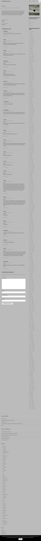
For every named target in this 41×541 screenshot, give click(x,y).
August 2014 (30, 251)
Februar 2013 (30, 281)
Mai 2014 (30, 256)
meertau (4, 484)
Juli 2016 (30, 213)
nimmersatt (4, 497)
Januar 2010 (30, 342)
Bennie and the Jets (31, 22)
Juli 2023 (30, 81)
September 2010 (31, 329)
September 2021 (31, 114)
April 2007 (30, 397)
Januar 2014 (30, 263)
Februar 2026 (30, 38)
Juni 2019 (30, 155)
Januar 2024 (30, 71)
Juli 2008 (30, 372)
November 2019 (31, 147)
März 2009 (30, 359)
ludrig (2, 425)
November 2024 (31, 58)
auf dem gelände (5, 451)
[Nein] (39, 538)
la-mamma (5, 90)
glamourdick (4, 467)
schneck (4, 39)
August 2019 (30, 152)
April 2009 (30, 357)
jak (3, 473)
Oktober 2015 (31, 228)
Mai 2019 (30, 157)
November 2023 (31, 74)
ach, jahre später (4, 418)
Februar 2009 (30, 360)
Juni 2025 (30, 46)
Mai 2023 (30, 84)
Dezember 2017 (31, 185)
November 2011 (31, 306)
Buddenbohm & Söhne (6, 452)
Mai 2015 (30, 236)
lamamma (4, 481)
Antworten (6, 46)
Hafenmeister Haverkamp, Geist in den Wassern (8, 420)
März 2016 (30, 220)
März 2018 (30, 180)
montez (4, 492)
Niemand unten (7, 436)
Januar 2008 (30, 382)
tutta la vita (9, 431)
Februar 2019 (30, 162)
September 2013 (31, 269)
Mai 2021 (30, 119)
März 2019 (30, 160)
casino (4, 454)
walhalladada (5, 31)
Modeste (4, 491)
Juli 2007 (30, 392)
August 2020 (30, 134)
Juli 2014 (30, 253)
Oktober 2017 (31, 188)
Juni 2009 (30, 354)
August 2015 (30, 231)
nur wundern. (30, 25)
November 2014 (31, 246)
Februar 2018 (30, 182)
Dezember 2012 (31, 284)
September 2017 (31, 190)
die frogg (4, 462)
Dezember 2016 (31, 205)
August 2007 (30, 390)
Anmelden (3, 530)
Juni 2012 (30, 294)
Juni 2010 (30, 334)
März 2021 (30, 122)
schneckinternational (6, 1)
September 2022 (31, 96)
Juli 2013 (30, 273)
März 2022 (30, 104)
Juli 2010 (30, 332)
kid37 (3, 475)
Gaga (3, 465)
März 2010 (30, 339)
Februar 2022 (30, 106)
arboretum (4, 449)
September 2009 (31, 349)
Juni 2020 (30, 137)
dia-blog (4, 460)
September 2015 (31, 230)
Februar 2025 (30, 53)
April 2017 (30, 198)
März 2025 (30, 51)
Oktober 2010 (31, 327)
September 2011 (31, 309)
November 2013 (31, 266)
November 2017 (31, 187)
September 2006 (31, 408)
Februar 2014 (30, 261)
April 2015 (30, 238)
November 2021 (31, 111)
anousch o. (4, 446)
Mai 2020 (30, 139)
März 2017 (30, 200)
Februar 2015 (30, 241)
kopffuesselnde (5, 478)
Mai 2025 (30, 48)
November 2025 (31, 41)
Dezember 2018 (31, 165)
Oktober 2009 (31, 347)
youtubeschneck (5, 522)
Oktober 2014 (31, 248)
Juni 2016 (30, 215)
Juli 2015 (30, 233)
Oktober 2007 (31, 387)
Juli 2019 (30, 154)
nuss (3, 502)
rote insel (4, 508)
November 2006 (31, 405)
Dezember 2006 (31, 403)
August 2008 (30, 370)
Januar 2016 (30, 223)
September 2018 (31, 170)
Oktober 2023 (31, 76)
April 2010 (30, 337)
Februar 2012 (30, 301)
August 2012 (30, 291)
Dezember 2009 (31, 344)
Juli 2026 (30, 33)
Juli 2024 (30, 63)
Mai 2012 (30, 296)
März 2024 (30, 68)
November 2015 (31, 226)
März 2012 (30, 299)
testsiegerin (4, 510)
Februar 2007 (30, 400)
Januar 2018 (30, 183)
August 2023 (30, 79)
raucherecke (4, 507)
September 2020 (31, 132)
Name (3, 290)
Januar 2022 (30, 107)
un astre (4, 513)
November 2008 (31, 365)
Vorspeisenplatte (5, 515)
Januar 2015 (30, 243)
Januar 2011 (30, 322)
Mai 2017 (30, 197)
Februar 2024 (30, 69)
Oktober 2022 (31, 94)
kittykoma (4, 476)
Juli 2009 (30, 352)
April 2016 (30, 218)
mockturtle (4, 489)
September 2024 (31, 61)
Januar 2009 (30, 362)
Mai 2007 (30, 395)
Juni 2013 (30, 274)
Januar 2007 (30, 402)
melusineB (4, 486)
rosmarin (4, 119)
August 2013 (30, 271)
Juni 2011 (30, 314)
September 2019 (31, 150)
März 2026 (30, 36)
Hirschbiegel (4, 470)
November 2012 (31, 286)
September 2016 (31, 210)
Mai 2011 (30, 316)
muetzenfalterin (5, 494)
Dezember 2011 (31, 304)
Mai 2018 (30, 177)
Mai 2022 (30, 101)
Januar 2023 (30, 89)
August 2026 (30, 31)
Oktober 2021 (31, 112)
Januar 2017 (30, 203)
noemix (4, 500)
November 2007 (31, 385)
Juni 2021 (30, 117)
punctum (4, 505)
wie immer (5, 24)
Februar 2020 (30, 144)
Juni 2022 (30, 99)
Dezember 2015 (31, 225)
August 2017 (30, 192)
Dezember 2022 (31, 91)
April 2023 (30, 86)
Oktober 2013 (31, 268)
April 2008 (30, 377)
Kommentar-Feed (4, 533)
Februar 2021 (30, 124)
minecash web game (4, 431)
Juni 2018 (30, 175)
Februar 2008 (30, 380)
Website (3, 299)
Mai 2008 (30, 375)
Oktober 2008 (31, 367)
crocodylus (4, 457)
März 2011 (30, 319)
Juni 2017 (30, 195)
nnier (3, 499)
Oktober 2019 (31, 149)
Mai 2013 (30, 276)
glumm (4, 468)
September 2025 (31, 43)
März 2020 (30, 142)
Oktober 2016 (31, 208)
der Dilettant (4, 459)
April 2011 (30, 317)
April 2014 (30, 258)
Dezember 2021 (31, 109)
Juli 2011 (30, 312)
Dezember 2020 (31, 127)
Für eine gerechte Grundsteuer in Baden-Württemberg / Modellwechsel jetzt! (12, 423)
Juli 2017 (30, 193)
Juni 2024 (30, 64)
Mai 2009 (30, 355)
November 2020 (31, 129)
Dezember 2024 (31, 56)
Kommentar (4, 278)
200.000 (5, 21)
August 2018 (30, 172)
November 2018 (31, 167)
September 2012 (31, 289)
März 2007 (30, 398)
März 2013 (30, 279)
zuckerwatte (4, 518)
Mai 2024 (30, 66)
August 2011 (30, 311)
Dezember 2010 (31, 324)
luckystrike (4, 483)
